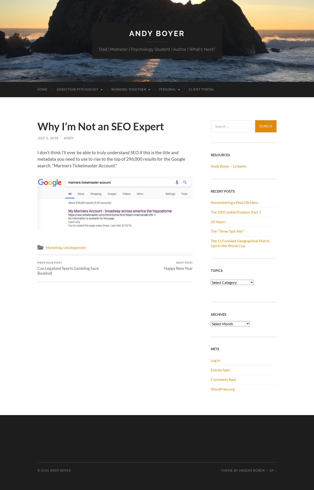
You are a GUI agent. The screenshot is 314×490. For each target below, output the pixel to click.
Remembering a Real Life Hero (234, 202)
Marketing (54, 247)
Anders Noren (252, 470)
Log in (215, 360)
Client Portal (201, 89)
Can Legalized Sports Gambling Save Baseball (68, 268)
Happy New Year (178, 266)
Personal (167, 89)
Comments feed (223, 379)
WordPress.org (223, 389)
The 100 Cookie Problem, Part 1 (236, 212)
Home (42, 89)
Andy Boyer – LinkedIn (229, 166)
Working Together (128, 89)
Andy (69, 138)
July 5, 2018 (47, 138)
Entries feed (220, 370)
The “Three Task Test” (227, 231)
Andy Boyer (157, 33)
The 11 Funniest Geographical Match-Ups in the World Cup (241, 243)
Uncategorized (74, 247)
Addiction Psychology (78, 89)
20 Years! (218, 221)
